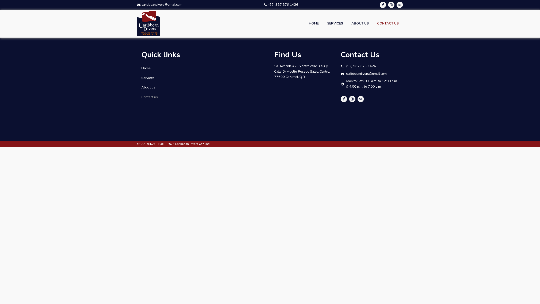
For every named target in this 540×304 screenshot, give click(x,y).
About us (360, 23)
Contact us (388, 23)
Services (335, 23)
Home (314, 23)
